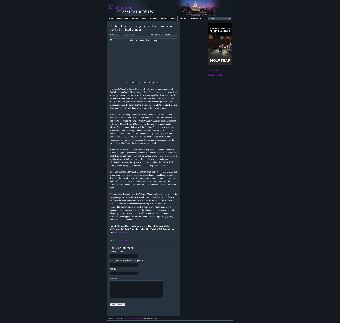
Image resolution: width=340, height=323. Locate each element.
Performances (122, 18)
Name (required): (117, 251)
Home (111, 18)
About (173, 18)
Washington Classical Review (133, 8)
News (144, 18)
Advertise (183, 18)
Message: (113, 277)
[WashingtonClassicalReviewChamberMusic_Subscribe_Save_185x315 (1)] (220, 64)
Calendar (153, 18)
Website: (113, 269)
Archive (164, 18)
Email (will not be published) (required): (126, 260)
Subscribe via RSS (215, 75)
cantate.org (123, 232)
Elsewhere (195, 18)
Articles (135, 18)
